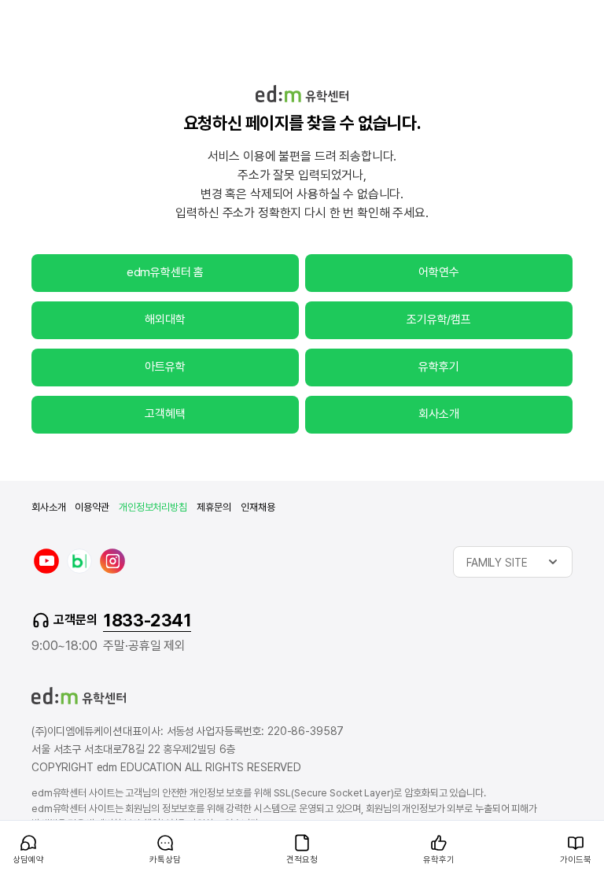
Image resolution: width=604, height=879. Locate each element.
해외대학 (165, 319)
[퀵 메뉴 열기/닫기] (12, 828)
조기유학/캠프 (439, 319)
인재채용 (257, 507)
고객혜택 (165, 414)
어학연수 (438, 272)
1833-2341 (147, 620)
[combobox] (513, 562)
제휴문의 (214, 507)
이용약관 (92, 507)
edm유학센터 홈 (165, 272)
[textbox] (513, 562)
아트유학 (165, 367)
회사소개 (438, 414)
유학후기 (438, 367)
